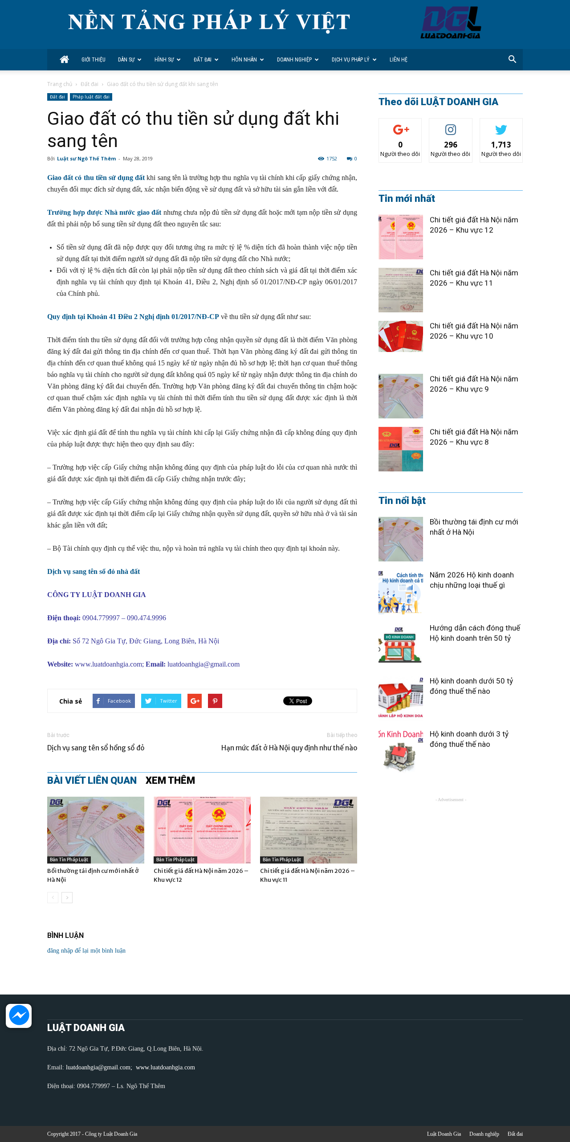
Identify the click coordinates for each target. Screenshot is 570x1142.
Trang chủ (59, 84)
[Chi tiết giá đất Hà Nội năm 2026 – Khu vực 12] (202, 830)
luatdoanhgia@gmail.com (203, 664)
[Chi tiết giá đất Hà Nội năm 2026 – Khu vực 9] (401, 396)
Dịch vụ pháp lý (351, 60)
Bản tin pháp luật (69, 860)
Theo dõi (400, 125)
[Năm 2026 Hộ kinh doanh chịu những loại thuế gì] (401, 592)
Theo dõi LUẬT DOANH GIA (438, 102)
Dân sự (126, 60)
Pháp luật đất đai (91, 97)
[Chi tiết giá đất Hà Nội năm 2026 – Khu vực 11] (308, 830)
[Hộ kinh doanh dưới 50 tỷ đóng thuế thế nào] (401, 698)
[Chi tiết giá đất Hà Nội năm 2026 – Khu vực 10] (401, 336)
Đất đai (203, 60)
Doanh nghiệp (294, 60)
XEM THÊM (170, 780)
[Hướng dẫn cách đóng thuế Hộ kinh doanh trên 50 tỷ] (401, 645)
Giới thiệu (93, 60)
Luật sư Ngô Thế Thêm (86, 158)
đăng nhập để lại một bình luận (86, 950)
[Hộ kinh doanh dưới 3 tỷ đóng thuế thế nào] (401, 751)
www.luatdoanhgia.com (108, 664)
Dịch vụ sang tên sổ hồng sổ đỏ (95, 748)
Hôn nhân (244, 60)
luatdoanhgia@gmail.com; (100, 1067)
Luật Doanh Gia (444, 1134)
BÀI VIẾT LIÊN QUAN (92, 780)
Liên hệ (398, 60)
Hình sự (164, 60)
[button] (512, 59)
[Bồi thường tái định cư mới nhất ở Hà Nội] (95, 830)
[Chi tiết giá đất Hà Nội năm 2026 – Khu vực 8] (401, 449)
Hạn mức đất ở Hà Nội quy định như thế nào (289, 748)
